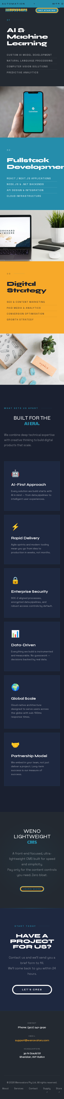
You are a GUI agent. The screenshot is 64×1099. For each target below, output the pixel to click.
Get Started (46, 10)
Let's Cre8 (32, 989)
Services (18, 1088)
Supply (47, 1090)
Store (59, 1090)
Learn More (32, 889)
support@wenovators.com (32, 1040)
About (5, 1088)
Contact (33, 1088)
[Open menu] (57, 6)
